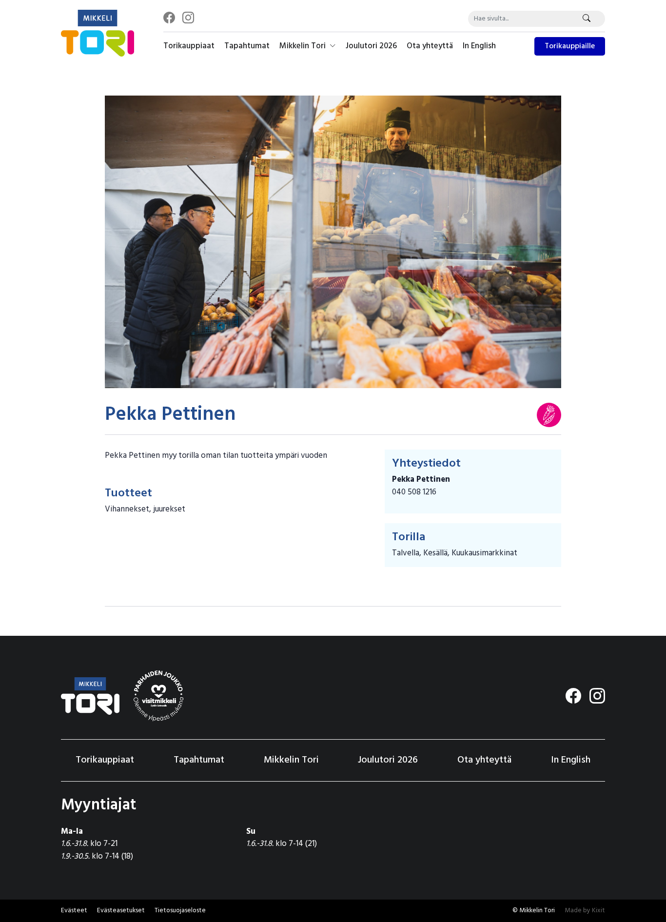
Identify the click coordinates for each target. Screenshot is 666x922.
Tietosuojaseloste (180, 910)
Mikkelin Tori (303, 46)
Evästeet (74, 910)
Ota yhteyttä (430, 46)
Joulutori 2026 (371, 46)
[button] (121, 910)
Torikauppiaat (189, 46)
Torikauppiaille (570, 46)
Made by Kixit (585, 910)
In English (479, 46)
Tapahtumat (247, 46)
